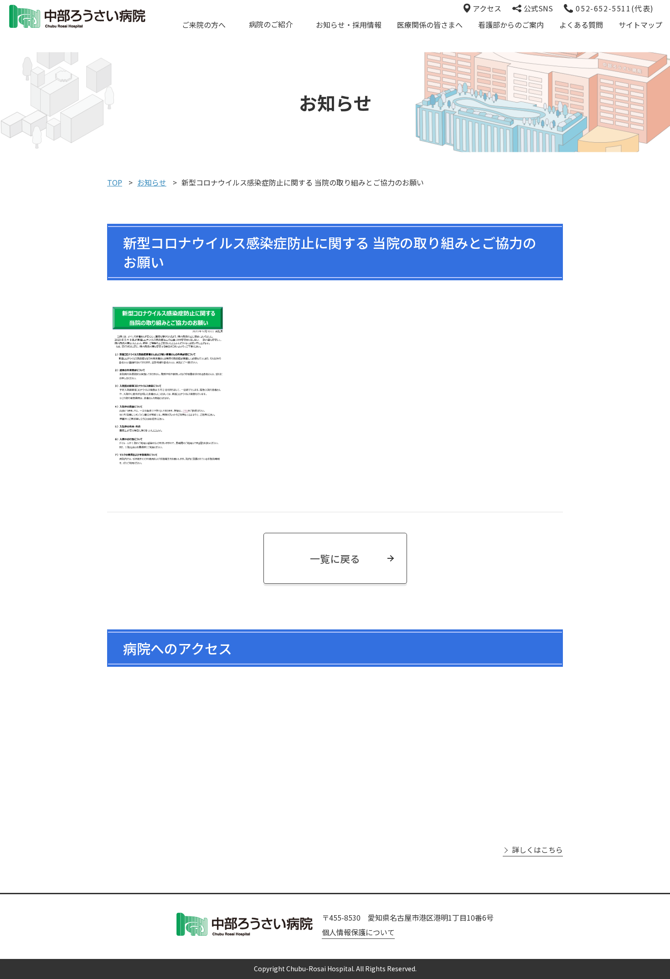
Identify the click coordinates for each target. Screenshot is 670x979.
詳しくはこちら (537, 850)
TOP (114, 182)
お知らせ (151, 182)
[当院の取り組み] (335, 388)
